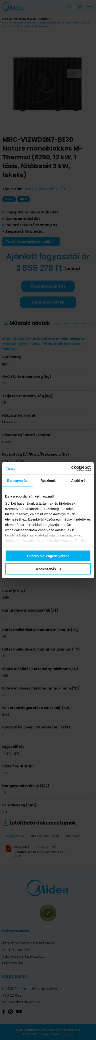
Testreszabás (45, 569)
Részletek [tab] (48, 480)
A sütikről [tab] (78, 480)
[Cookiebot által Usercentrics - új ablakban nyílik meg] (71, 468)
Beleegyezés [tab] (17, 480)
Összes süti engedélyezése (48, 556)
